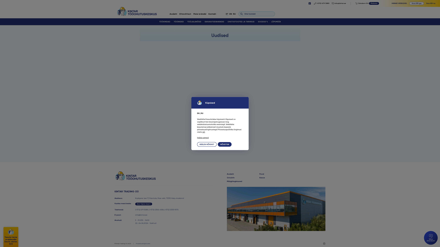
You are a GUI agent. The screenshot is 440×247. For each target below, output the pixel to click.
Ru (202, 113)
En (198, 113)
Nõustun (224, 144)
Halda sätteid (203, 138)
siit (203, 132)
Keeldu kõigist (207, 144)
